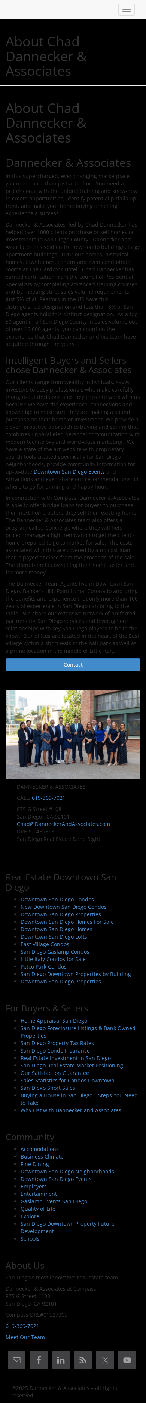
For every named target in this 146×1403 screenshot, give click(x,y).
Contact (73, 664)
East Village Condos (45, 944)
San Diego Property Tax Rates (57, 1043)
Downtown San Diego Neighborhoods (67, 1171)
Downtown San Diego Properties (61, 914)
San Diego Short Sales (48, 1087)
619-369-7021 (49, 797)
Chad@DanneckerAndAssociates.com (63, 823)
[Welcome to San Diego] (11, 9)
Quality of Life (38, 1208)
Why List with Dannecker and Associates (71, 1110)
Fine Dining (35, 1163)
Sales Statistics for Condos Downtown (68, 1080)
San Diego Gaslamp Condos (55, 951)
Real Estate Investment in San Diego (66, 1057)
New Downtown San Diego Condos (64, 906)
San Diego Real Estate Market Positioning (72, 1065)
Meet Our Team (25, 1337)
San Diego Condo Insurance (55, 1050)
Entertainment (39, 1193)
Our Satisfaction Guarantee (55, 1072)
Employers (34, 1186)
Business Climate (42, 1156)
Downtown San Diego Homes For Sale (67, 921)
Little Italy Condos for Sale (53, 959)
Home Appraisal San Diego (54, 1020)
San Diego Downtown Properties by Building (76, 974)
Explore (30, 1216)
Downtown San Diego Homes (56, 929)
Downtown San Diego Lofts (54, 936)
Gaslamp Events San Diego (54, 1201)
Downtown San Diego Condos (57, 899)
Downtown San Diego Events (69, 471)
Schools (30, 1238)
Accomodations (40, 1149)
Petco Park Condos (44, 966)
